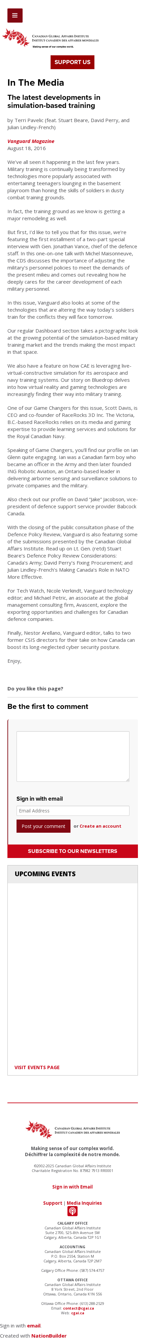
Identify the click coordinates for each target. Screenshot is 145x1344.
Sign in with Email (72, 1187)
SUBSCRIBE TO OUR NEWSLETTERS (72, 851)
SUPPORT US (72, 62)
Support (52, 1203)
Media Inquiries (84, 1203)
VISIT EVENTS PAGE (37, 1067)
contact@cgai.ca (78, 1308)
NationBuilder (49, 1335)
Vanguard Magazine (30, 141)
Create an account (100, 826)
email (33, 1325)
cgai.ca (77, 1313)
